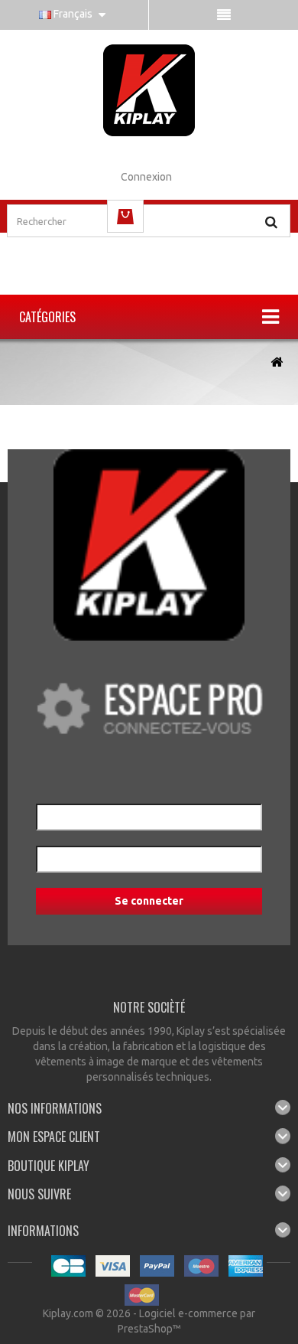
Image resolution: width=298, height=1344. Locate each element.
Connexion (146, 177)
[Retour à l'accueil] (276, 362)
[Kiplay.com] (149, 90)
